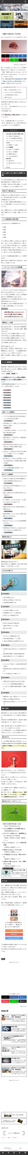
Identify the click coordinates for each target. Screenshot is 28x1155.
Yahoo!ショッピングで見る (14, 938)
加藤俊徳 (17, 79)
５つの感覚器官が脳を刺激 (15, 138)
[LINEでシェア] (23, 683)
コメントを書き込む (14, 1133)
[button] (22, 60)
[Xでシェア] (5, 679)
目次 (11, 130)
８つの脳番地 (9, 147)
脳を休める (11, 160)
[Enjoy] (21, 24)
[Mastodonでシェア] (11, 679)
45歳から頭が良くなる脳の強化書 (12, 81)
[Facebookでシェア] (5, 683)
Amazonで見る (14, 930)
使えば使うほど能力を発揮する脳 (14, 134)
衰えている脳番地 (13, 151)
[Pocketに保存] (17, 683)
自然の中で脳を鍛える (14, 136)
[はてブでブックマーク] (11, 683)
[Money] (7, 16)
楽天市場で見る (14, 934)
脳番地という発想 (13, 145)
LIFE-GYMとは (7, 1148)
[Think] (7, 24)
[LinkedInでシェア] (14, 687)
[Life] (21, 16)
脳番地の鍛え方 (13, 154)
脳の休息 (8, 158)
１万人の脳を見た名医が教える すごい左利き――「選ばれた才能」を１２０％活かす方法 (13, 924)
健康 (4, 958)
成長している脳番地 (14, 149)
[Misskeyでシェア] (23, 679)
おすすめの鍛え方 (13, 156)
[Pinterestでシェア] (8, 687)
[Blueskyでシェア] (17, 679)
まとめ (8, 167)
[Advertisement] (14, 977)
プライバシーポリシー (14, 1150)
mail (20, 1148)
